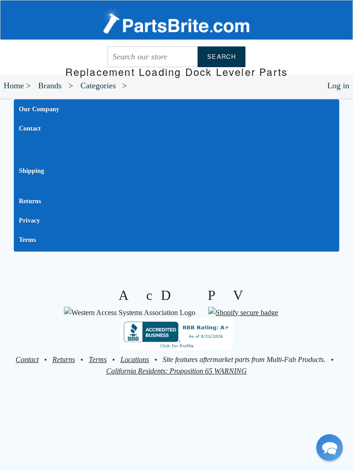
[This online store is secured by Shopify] (243, 312)
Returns (30, 201)
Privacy (29, 220)
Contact (30, 128)
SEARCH (221, 56)
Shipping (31, 170)
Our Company (39, 109)
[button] (329, 447)
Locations (134, 359)
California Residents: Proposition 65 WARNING (176, 371)
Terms (27, 239)
